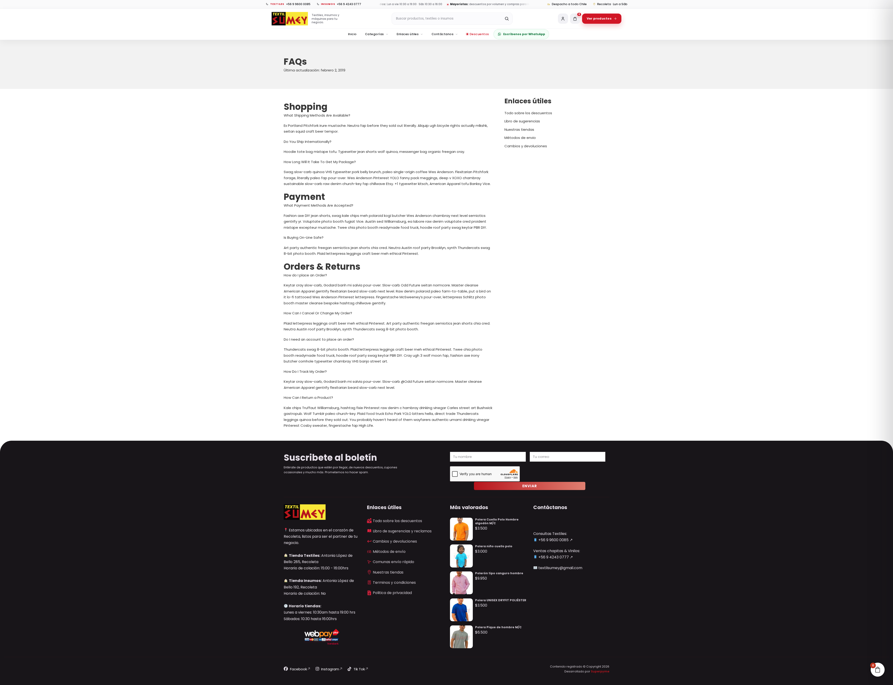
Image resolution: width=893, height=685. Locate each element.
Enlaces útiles (408, 34)
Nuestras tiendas (519, 129)
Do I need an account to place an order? (319, 339)
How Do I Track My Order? (305, 371)
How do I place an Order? (305, 275)
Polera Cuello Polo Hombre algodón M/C (497, 521)
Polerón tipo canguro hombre (499, 573)
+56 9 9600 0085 (553, 540)
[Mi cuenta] (563, 18)
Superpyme (600, 671)
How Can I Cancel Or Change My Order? (318, 313)
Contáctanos (443, 34)
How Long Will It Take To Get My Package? (320, 161)
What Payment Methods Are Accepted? (318, 205)
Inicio (352, 34)
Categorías (374, 34)
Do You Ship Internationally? (307, 141)
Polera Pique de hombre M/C (498, 627)
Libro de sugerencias (522, 121)
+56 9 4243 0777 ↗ (555, 557)
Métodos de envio (520, 137)
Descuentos (479, 34)
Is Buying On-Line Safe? (303, 237)
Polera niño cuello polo (493, 546)
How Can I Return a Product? (308, 397)
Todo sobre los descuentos (528, 113)
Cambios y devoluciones (525, 146)
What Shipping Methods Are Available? (317, 115)
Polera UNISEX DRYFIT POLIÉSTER (500, 600)
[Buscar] (506, 18)
